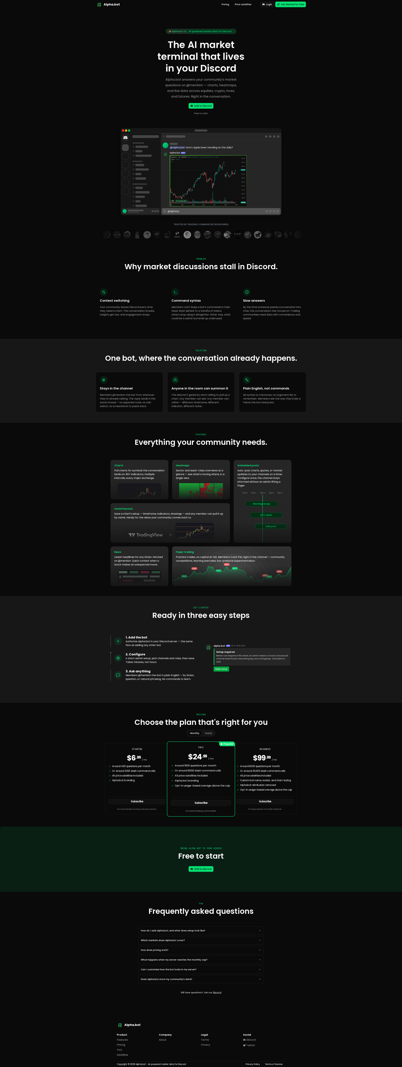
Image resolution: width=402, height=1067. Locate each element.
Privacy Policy (253, 1064)
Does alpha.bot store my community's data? (166, 979)
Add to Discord (203, 105)
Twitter (250, 1045)
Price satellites (243, 4)
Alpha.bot (141, 1064)
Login (269, 4)
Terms (205, 1040)
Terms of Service (274, 1064)
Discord (217, 992)
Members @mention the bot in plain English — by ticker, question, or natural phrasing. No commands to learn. (160, 677)
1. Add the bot (136, 637)
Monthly (194, 733)
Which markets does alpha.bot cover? (163, 940)
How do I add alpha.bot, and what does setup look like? (173, 930)
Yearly (208, 733)
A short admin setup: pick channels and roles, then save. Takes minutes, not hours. (160, 660)
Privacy (205, 1045)
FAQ (119, 1050)
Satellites (122, 1055)
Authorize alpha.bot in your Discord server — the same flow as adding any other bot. (159, 643)
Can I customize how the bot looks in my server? (168, 969)
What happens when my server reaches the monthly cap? (174, 959)
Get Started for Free (292, 4)
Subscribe (137, 801)
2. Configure (135, 654)
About (162, 1040)
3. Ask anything (138, 671)
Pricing (225, 4)
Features (122, 1040)
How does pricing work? (154, 950)
